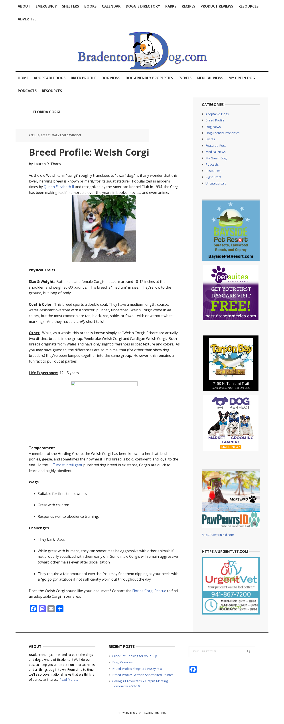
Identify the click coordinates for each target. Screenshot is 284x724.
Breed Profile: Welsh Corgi (89, 152)
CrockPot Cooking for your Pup (134, 656)
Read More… (68, 679)
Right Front (213, 177)
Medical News (215, 152)
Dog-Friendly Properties (222, 133)
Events (210, 139)
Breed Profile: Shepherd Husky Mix (137, 668)
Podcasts (212, 164)
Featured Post (215, 145)
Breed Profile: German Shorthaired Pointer (142, 675)
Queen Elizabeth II (59, 186)
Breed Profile (214, 120)
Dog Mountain (122, 662)
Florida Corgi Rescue (149, 590)
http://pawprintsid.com (218, 535)
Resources (213, 171)
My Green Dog (216, 158)
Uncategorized (215, 183)
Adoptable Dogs (217, 114)
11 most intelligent (65, 464)
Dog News (213, 127)
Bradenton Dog (142, 48)
